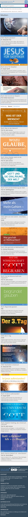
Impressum (3, 514)
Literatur (20, 11)
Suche (26, 6)
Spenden (3, 499)
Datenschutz (3, 506)
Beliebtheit (17, 106)
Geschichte (14, 11)
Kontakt (2, 480)
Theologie (6, 9)
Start (2, 9)
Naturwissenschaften (6, 11)
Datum (10, 106)
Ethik (10, 9)
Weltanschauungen (17, 9)
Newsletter (3, 490)
